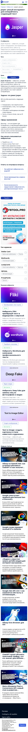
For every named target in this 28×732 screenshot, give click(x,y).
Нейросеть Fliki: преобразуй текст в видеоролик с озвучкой (13, 313)
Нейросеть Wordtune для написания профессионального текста (13, 354)
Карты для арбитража (9, 254)
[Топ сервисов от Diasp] (25, 252)
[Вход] (23, 2)
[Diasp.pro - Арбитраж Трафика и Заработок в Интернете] (5, 2)
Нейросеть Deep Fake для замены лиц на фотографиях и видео (13, 392)
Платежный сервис (8, 261)
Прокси (4, 280)
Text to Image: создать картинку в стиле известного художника (12, 432)
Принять (22, 725)
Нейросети (10, 7)
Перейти (13, 77)
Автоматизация (7, 274)
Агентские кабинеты (8, 267)
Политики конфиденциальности (8, 729)
